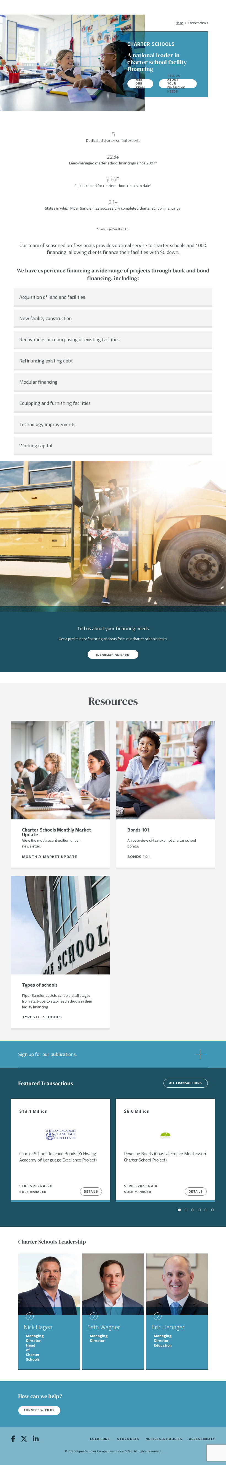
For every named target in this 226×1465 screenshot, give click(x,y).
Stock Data (128, 1439)
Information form (113, 655)
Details (91, 1191)
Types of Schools (42, 1017)
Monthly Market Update (49, 857)
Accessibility (202, 1439)
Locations (100, 1439)
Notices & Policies (164, 1439)
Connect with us (39, 1410)
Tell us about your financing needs (176, 83)
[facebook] (13, 1439)
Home (179, 23)
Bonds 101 (138, 857)
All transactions (185, 1083)
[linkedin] (36, 1439)
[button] (113, 1054)
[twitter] (24, 1439)
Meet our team (140, 83)
